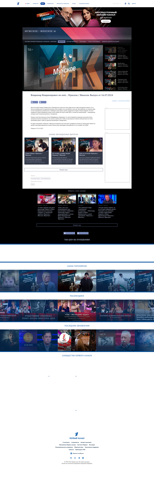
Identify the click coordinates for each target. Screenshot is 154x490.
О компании (66, 442)
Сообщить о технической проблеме (121, 101)
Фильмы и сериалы (63, 3)
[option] (116, 49)
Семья (32, 184)
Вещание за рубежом (78, 453)
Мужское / (39, 31)
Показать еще (63, 169)
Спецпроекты (75, 442)
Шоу (42, 3)
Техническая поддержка (92, 447)
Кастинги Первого (82, 445)
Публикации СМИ (80, 449)
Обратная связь (78, 447)
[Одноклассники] (42, 102)
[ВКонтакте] (34, 102)
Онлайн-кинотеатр (86, 442)
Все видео (92, 445)
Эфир (28, 3)
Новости (35, 3)
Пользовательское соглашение (64, 447)
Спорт (74, 3)
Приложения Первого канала (67, 445)
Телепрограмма (84, 3)
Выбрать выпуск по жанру (110, 41)
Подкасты (50, 3)
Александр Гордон (35, 178)
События (71, 449)
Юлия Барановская (45, 178)
